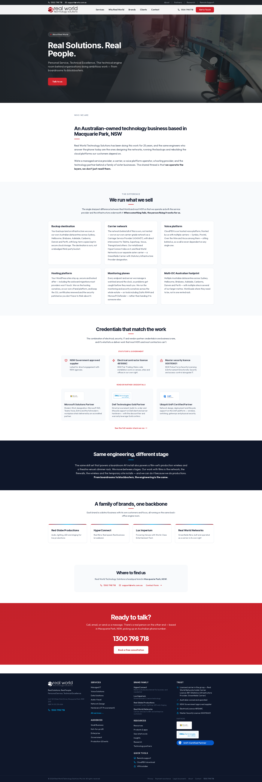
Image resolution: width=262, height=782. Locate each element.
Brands (132, 9)
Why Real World (116, 9)
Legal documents (179, 779)
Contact (155, 9)
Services (100, 9)
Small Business (97, 725)
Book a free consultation (131, 650)
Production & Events (99, 741)
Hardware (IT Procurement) (103, 708)
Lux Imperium (140, 696)
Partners (178, 2)
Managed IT (96, 687)
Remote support (144, 758)
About (166, 2)
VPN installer (142, 766)
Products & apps (141, 729)
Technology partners (143, 746)
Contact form (152, 585)
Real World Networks (143, 709)
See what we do (141, 734)
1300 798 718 (56, 2)
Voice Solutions (97, 691)
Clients (143, 9)
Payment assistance (163, 779)
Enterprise (95, 733)
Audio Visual (96, 699)
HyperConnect (140, 687)
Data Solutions (97, 695)
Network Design (98, 704)
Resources (138, 725)
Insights (137, 738)
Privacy (150, 779)
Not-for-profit (97, 729)
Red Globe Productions (144, 702)
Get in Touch (205, 9)
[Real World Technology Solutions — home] (62, 9)
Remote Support (207, 2)
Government (96, 737)
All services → (97, 713)
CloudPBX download (146, 762)
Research (191, 2)
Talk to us (57, 81)
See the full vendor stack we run (130, 428)
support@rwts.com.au (77, 2)
